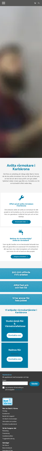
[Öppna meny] (3, 3)
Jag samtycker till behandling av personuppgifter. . (14, 389)
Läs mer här (18, 390)
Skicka (34, 384)
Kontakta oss (14, 335)
